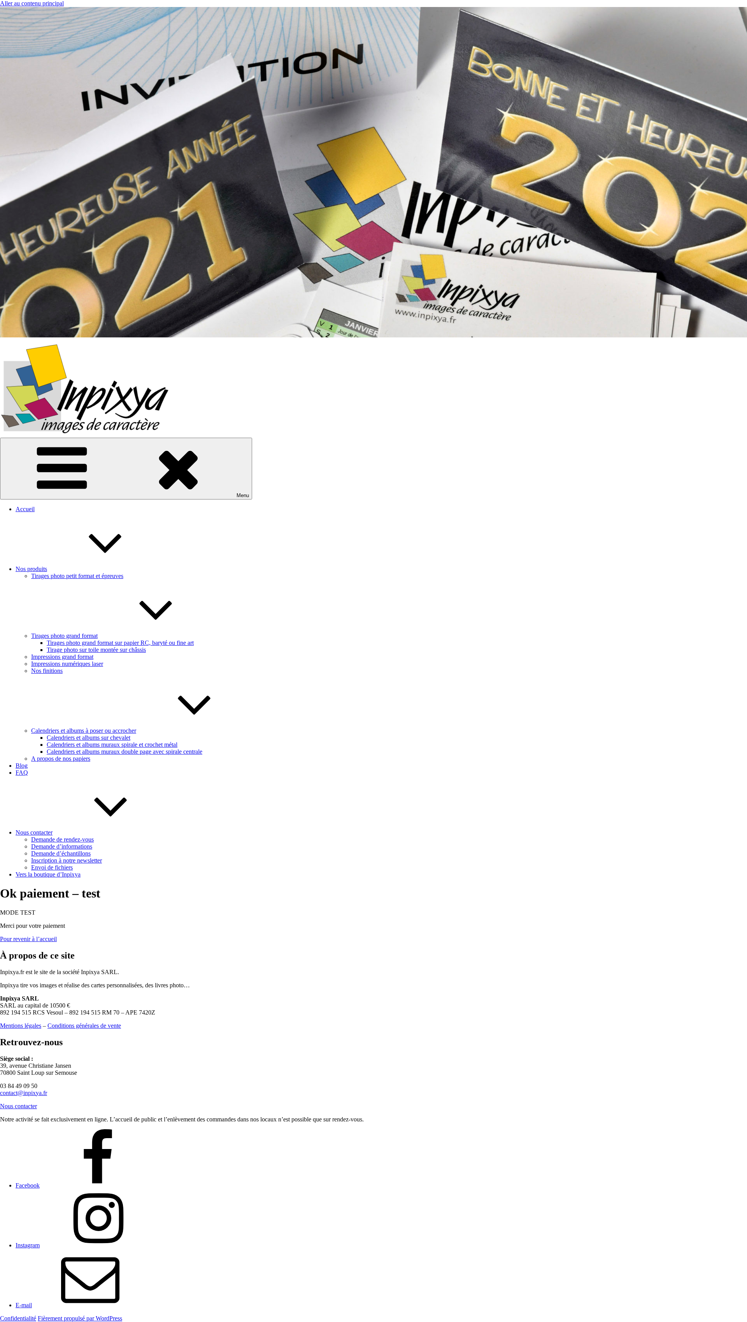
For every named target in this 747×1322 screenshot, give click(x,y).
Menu (243, 495)
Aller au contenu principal (32, 3)
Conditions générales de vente (84, 1025)
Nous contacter (34, 832)
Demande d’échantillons (61, 853)
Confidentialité (18, 1318)
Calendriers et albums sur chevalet (88, 737)
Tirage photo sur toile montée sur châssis (96, 649)
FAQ (22, 772)
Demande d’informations (61, 846)
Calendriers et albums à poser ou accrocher (83, 730)
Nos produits (31, 569)
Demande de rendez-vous (62, 839)
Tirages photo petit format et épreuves (77, 576)
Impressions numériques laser (67, 663)
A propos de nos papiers (60, 758)
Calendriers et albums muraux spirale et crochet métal (112, 744)
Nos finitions (47, 670)
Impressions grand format (62, 656)
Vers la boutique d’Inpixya (48, 874)
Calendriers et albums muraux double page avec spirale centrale (124, 751)
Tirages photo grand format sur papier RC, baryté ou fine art (120, 642)
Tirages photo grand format (64, 635)
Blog (22, 765)
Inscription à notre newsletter (66, 860)
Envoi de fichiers (52, 867)
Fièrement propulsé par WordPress (80, 1318)
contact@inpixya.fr (23, 1093)
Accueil (25, 509)
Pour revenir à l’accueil (28, 939)
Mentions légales (20, 1025)
